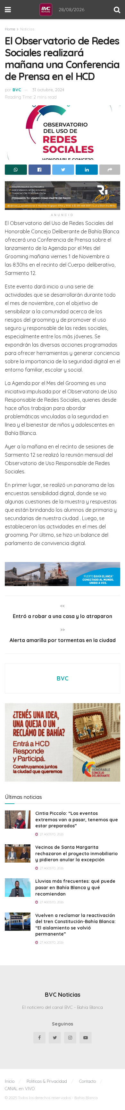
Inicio (9, 1081)
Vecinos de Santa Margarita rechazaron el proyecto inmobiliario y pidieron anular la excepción (76, 853)
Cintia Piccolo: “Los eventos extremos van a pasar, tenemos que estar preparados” (76, 819)
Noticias (27, 29)
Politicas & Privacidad (47, 1081)
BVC (17, 89)
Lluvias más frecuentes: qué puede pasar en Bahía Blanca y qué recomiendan (75, 887)
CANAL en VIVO (20, 1088)
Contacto (87, 1081)
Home (10, 29)
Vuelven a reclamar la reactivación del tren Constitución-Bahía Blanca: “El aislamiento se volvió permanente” (75, 925)
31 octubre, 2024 (48, 89)
